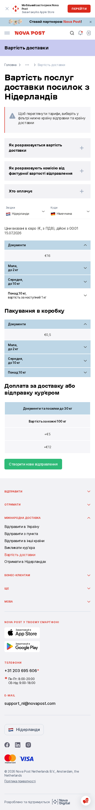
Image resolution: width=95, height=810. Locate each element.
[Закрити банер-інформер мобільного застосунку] (7, 8)
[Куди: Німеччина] (70, 211)
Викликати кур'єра (19, 548)
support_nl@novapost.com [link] (29, 703)
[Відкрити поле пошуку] (72, 33)
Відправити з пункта (21, 534)
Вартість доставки (19, 555)
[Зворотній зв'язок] (86, 801)
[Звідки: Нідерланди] (25, 211)
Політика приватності (20, 781)
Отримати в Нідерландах (25, 562)
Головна (10, 65)
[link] (47, 21)
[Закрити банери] (90, 22)
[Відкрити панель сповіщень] (80, 33)
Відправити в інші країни (24, 541)
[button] (27, 64)
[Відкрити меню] (7, 33)
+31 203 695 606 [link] (20, 670)
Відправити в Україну (21, 527)
